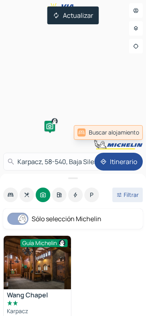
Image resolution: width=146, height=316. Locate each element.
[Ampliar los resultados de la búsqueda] (73, 178)
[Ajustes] (136, 28)
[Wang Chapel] (37, 262)
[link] (108, 132)
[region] (37, 262)
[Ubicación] (136, 46)
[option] (10, 195)
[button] (50, 126)
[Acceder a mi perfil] (136, 10)
